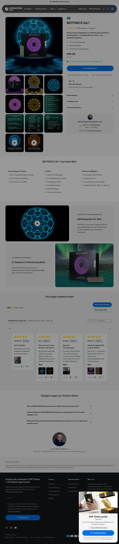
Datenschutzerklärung (106, 539)
